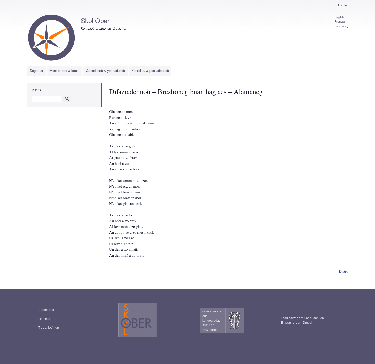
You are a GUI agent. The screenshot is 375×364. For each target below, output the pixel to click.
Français (340, 21)
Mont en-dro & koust (64, 70)
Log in (342, 5)
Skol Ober (95, 20)
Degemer (36, 70)
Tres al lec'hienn (49, 327)
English (339, 17)
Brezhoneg (341, 26)
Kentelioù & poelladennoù (150, 70)
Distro (343, 271)
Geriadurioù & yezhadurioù (105, 70)
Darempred (46, 309)
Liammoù (44, 318)
